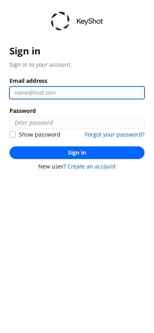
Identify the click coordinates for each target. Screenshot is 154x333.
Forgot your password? (115, 134)
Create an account (92, 166)
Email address (28, 80)
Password (22, 110)
